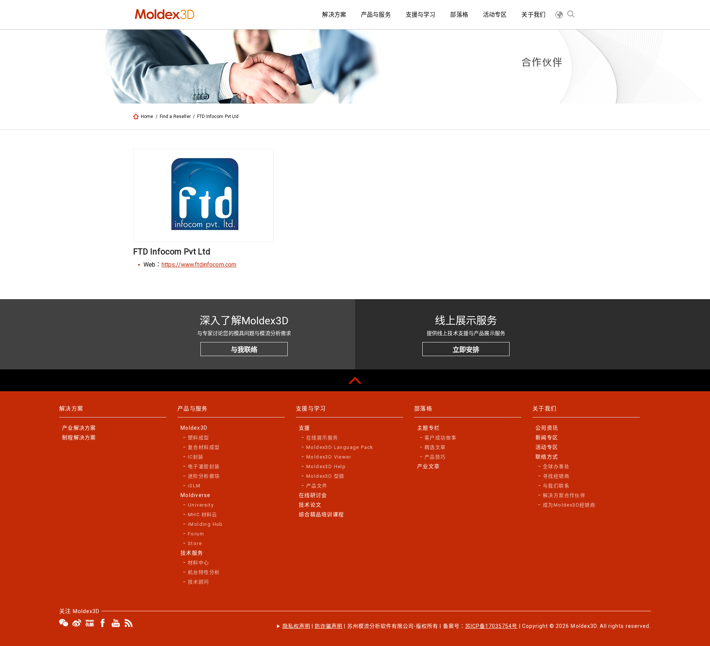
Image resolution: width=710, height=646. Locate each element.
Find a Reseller (175, 116)
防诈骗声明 (328, 626)
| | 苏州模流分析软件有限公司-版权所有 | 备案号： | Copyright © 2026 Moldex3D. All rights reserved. (467, 626)
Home (147, 116)
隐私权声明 (296, 626)
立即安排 (466, 350)
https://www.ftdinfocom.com (199, 264)
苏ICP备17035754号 (491, 626)
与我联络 (244, 350)
